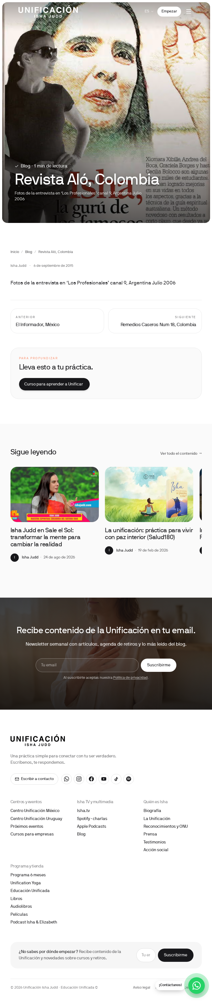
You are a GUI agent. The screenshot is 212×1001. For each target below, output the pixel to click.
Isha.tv (83, 811)
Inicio (14, 252)
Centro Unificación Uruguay (36, 819)
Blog (28, 252)
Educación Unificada (30, 891)
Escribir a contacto (37, 779)
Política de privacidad (130, 678)
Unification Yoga (25, 883)
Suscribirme (158, 665)
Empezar (169, 11)
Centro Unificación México (34, 811)
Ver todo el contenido (181, 454)
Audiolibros (21, 907)
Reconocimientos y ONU (166, 827)
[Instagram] (79, 779)
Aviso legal (141, 987)
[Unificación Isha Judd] (48, 11)
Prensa (150, 834)
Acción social (156, 850)
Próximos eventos (26, 827)
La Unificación (157, 819)
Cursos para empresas (32, 834)
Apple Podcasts (91, 827)
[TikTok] (116, 779)
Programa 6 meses (28, 875)
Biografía (152, 811)
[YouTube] (104, 779)
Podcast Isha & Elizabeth (33, 922)
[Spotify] (128, 779)
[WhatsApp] (66, 779)
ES (147, 11)
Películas (19, 915)
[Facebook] (91, 779)
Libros (16, 899)
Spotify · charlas (92, 819)
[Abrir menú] (189, 11)
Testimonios (155, 842)
